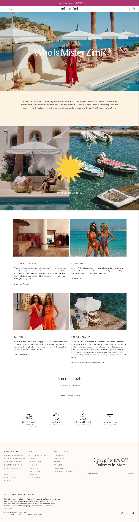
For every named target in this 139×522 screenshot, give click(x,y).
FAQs (6, 475)
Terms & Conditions (34, 514)
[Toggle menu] (6, 9)
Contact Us (10, 478)
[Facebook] (128, 513)
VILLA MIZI (58, 465)
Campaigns (59, 459)
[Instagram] (122, 513)
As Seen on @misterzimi (69, 396)
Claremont (34, 471)
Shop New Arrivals (21, 284)
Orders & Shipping (13, 455)
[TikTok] (133, 513)
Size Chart (9, 471)
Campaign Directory (22, 354)
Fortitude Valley (37, 455)
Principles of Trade (64, 471)
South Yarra (35, 478)
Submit (131, 474)
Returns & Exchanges (15, 459)
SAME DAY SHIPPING (13, 462)
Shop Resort (76, 278)
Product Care (11, 468)
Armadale (34, 475)
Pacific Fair (35, 459)
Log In (7, 481)
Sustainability (61, 468)
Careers (58, 462)
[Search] (10, 9)
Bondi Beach (35, 462)
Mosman (33, 465)
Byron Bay (34, 468)
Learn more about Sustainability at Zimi (88, 362)
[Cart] (133, 9)
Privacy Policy (15, 514)
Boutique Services (13, 465)
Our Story (59, 455)
